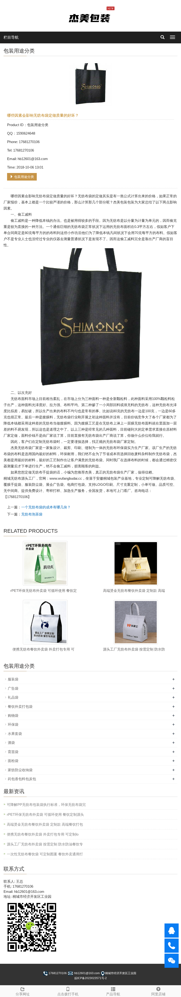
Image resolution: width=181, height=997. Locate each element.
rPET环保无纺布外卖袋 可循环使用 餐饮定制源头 (45, 814)
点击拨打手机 (67, 994)
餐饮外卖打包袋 (20, 706)
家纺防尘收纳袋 (20, 770)
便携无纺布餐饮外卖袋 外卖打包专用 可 (43, 649)
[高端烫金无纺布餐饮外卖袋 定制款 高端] (135, 563)
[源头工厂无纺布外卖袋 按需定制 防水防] (135, 622)
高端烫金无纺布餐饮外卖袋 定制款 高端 (134, 591)
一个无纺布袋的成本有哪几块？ (46, 507)
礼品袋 (13, 697)
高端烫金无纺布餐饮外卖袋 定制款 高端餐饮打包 (45, 824)
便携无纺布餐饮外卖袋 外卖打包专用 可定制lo (42, 834)
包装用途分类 (23, 177)
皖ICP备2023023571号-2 (90, 978)
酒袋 (11, 743)
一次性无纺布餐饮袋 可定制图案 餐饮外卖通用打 (45, 854)
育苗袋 (13, 752)
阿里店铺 (158, 994)
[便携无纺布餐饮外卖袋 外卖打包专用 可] (45, 622)
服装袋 (13, 679)
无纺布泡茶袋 (31, 514)
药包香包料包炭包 (22, 779)
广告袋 (13, 688)
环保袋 (13, 724)
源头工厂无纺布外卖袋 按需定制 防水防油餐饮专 (45, 844)
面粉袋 (13, 761)
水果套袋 (15, 734)
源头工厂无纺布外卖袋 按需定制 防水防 (134, 649)
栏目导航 (11, 37)
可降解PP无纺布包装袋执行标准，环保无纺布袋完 (46, 805)
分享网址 (23, 994)
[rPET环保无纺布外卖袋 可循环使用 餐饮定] (45, 563)
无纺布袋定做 (46, 196)
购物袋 (13, 715)
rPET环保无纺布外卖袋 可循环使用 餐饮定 (43, 591)
